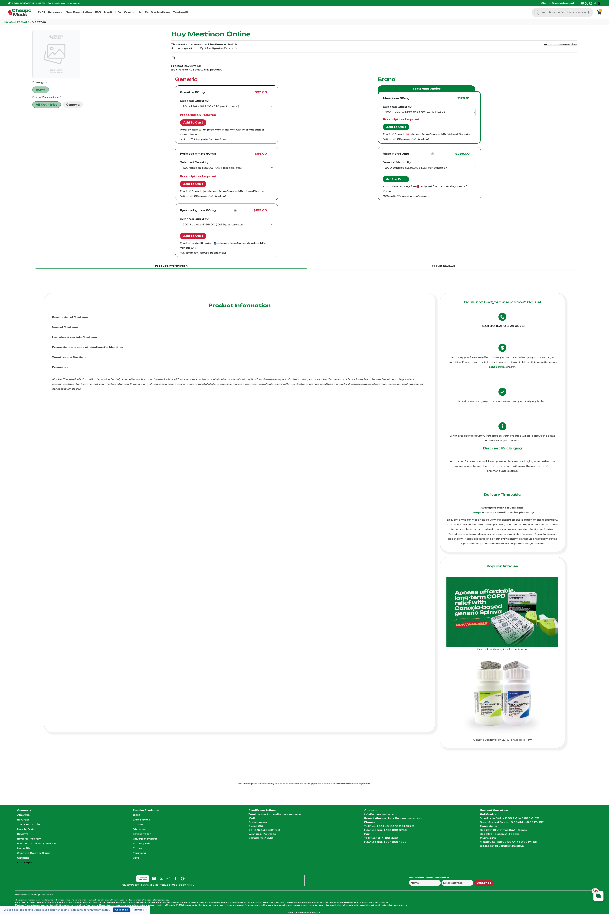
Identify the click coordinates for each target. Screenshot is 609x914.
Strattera (139, 829)
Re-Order (23, 819)
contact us (496, 366)
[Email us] (582, 3)
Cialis (136, 815)
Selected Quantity (194, 100)
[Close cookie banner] (146, 910)
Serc (136, 857)
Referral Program (29, 838)
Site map (23, 857)
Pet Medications (157, 12)
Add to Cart (193, 122)
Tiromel (138, 824)
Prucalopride (141, 843)
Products (55, 12)
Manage (139, 910)
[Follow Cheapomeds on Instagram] (168, 878)
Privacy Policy (130, 885)
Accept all (121, 910)
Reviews (22, 834)
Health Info (112, 12)
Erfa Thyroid (141, 819)
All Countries (46, 104)
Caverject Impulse (145, 838)
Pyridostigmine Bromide (218, 48)
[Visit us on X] (586, 3)
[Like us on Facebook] (595, 3)
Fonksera (139, 853)
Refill (41, 12)
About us (23, 815)
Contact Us (133, 12)
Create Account (563, 3)
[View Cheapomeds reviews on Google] (183, 878)
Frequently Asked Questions (36, 843)
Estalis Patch (142, 834)
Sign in (545, 3)
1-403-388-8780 (395, 830)
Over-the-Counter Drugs (33, 853)
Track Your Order (28, 824)
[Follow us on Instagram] (590, 3)
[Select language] (599, 3)
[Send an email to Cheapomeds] (154, 878)
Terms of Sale (149, 885)
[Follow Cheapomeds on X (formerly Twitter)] (161, 878)
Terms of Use (168, 885)
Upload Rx (23, 848)
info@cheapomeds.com (66, 3)
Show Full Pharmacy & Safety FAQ (304, 913)
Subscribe (483, 882)
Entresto (139, 848)
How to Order (26, 829)
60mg (41, 89)
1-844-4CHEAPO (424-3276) (502, 326)
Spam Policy (186, 885)
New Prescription (79, 12)
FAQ (98, 12)
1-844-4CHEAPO (28, 3)
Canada (73, 104)
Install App (24, 862)
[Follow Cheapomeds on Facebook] (175, 878)
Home (8, 21)
